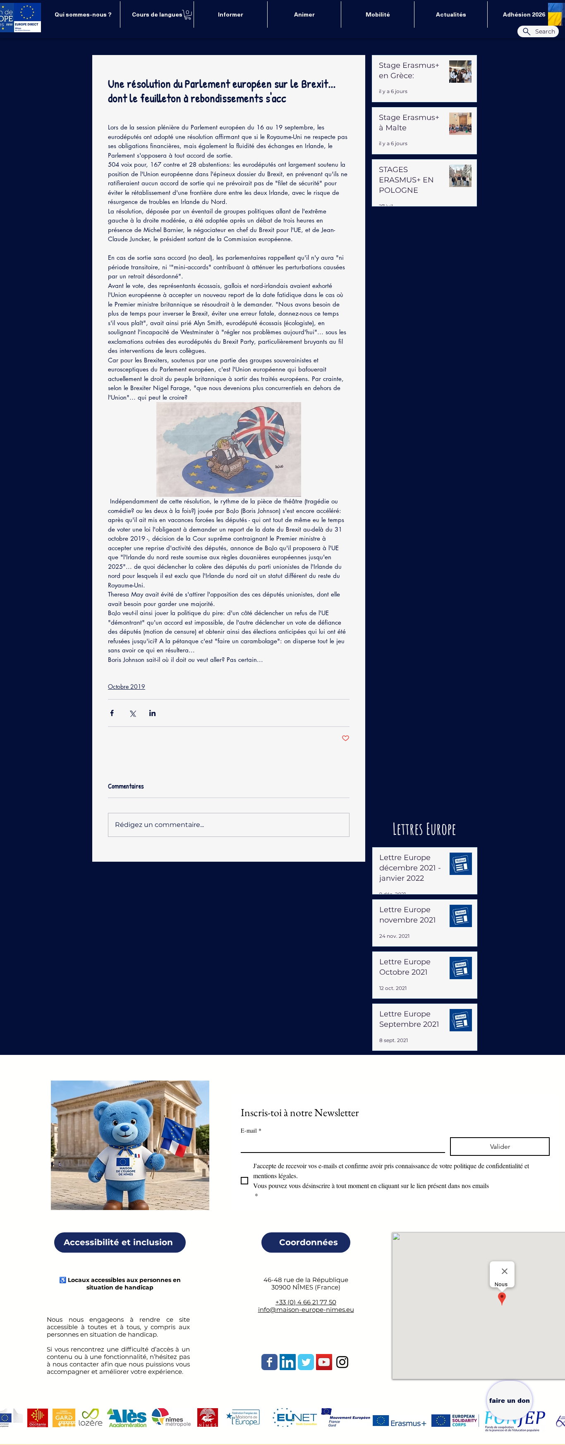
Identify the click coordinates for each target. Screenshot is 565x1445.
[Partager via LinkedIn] (152, 713)
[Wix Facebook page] (269, 1362)
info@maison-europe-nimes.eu (306, 1309)
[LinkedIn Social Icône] (288, 1362)
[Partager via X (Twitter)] (132, 713)
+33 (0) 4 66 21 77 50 (305, 1302)
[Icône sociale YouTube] (324, 1362)
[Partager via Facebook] (112, 713)
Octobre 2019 (126, 686)
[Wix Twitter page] (306, 1362)
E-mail (251, 1130)
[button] (188, 15)
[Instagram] (342, 1362)
